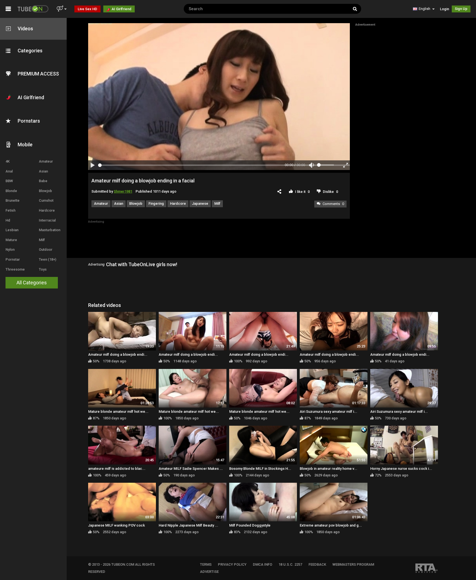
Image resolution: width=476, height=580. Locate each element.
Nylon (10, 249)
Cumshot (46, 200)
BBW (9, 181)
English (424, 9)
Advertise (209, 572)
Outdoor (45, 249)
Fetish (10, 210)
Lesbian (12, 230)
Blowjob (45, 191)
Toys (43, 269)
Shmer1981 (123, 191)
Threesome (15, 269)
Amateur (46, 161)
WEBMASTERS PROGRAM (353, 564)
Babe (43, 181)
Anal (9, 171)
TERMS (206, 564)
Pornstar (13, 259)
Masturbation (49, 230)
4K (8, 161)
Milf (42, 240)
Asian (43, 171)
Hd (8, 220)
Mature (11, 240)
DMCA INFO (262, 564)
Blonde (11, 191)
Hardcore (47, 210)
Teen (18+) (47, 259)
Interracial (47, 220)
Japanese (200, 203)
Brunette (13, 200)
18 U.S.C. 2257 (290, 564)
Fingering (156, 203)
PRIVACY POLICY (232, 564)
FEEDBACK (317, 564)
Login (444, 9)
